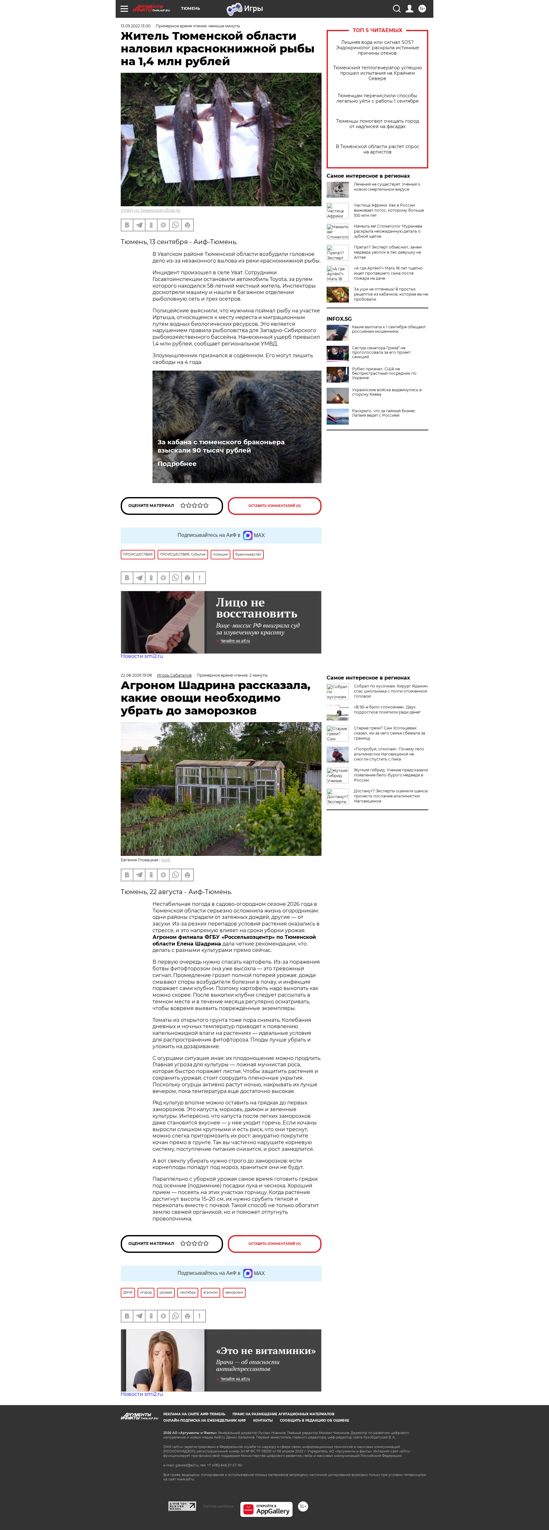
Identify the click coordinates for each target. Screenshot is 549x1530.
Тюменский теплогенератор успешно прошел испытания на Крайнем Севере (377, 73)
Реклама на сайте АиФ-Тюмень (194, 1414)
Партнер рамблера (218, 1506)
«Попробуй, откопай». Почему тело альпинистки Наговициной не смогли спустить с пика (389, 754)
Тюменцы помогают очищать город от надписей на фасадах (377, 124)
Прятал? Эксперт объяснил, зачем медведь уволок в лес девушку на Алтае (388, 252)
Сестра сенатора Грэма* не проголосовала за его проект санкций (381, 352)
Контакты (263, 1420)
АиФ (165, 859)
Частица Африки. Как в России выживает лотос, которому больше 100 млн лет (389, 210)
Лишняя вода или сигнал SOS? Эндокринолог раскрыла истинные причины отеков (377, 48)
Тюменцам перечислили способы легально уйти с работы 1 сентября (377, 98)
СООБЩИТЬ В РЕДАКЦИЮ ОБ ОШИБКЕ (314, 1420)
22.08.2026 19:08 (136, 675)
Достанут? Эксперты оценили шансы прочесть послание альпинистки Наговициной (391, 796)
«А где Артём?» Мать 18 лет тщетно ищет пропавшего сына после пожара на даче (388, 273)
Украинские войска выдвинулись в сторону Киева (387, 392)
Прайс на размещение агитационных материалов (284, 1414)
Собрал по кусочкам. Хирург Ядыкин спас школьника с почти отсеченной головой (391, 691)
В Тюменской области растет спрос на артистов (377, 149)
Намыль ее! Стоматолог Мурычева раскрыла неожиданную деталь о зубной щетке (388, 231)
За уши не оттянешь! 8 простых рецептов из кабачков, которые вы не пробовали (391, 294)
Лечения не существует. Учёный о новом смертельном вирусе (387, 187)
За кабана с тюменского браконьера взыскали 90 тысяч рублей (221, 446)
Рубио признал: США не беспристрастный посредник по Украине (384, 373)
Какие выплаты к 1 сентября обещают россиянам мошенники (389, 329)
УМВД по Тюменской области (150, 210)
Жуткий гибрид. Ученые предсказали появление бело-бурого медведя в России (391, 775)
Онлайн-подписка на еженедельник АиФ (204, 1420)
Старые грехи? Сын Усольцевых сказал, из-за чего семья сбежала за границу (389, 733)
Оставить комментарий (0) (274, 506)
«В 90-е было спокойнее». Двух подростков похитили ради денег (387, 709)
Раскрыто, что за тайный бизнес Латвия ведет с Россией (384, 413)
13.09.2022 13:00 (136, 26)
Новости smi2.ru (142, 656)
